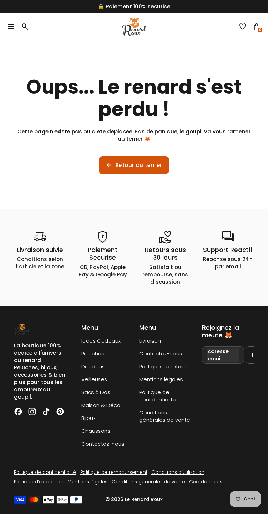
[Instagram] (32, 411)
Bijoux (88, 418)
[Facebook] (18, 411)
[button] (243, 27)
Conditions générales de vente (164, 416)
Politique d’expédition (39, 481)
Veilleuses (94, 379)
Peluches (92, 353)
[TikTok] (46, 411)
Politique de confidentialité (157, 396)
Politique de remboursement (113, 472)
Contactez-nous (102, 443)
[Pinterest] (60, 411)
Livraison (150, 340)
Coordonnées (205, 481)
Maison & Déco (100, 405)
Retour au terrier (134, 165)
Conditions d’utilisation (177, 472)
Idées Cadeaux (101, 340)
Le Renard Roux (144, 499)
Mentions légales (161, 379)
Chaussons (95, 431)
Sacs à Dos (95, 392)
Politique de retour (162, 366)
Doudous (93, 366)
